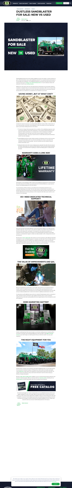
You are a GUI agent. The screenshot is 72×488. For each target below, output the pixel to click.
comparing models (42, 377)
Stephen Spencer (24, 19)
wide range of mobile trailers (26, 376)
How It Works (32, 3)
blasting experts (19, 379)
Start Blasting (41, 3)
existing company (30, 84)
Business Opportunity (20, 8)
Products (15, 3)
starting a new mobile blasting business (33, 82)
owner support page (26, 237)
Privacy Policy (54, 481)
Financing (48, 3)
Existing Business (27, 8)
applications (21, 371)
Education (33, 8)
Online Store (59, 3)
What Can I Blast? (23, 3)
